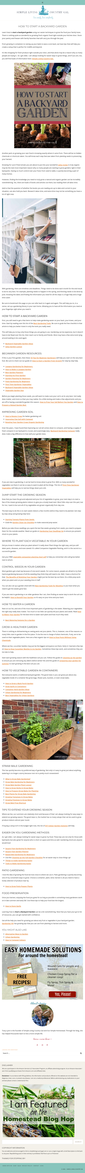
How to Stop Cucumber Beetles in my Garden (22, 649)
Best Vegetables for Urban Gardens (19, 695)
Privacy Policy (27, 1165)
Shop (15, 1165)
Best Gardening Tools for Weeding (49, 586)
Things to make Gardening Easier (18, 860)
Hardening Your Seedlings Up (52, 531)
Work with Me (7, 1165)
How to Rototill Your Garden (21, 597)
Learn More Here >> (42, 1039)
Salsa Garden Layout (13, 347)
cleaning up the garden (72, 658)
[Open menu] (42, 2)
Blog (19, 1165)
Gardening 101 (8, 923)
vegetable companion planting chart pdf (29, 557)
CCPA (41, 1165)
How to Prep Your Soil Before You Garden (56, 402)
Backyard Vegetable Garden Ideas (19, 387)
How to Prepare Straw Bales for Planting (21, 791)
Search (78, 1142)
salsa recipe (63, 165)
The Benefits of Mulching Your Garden (21, 577)
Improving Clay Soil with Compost (19, 419)
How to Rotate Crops (13, 416)
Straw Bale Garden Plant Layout (18, 785)
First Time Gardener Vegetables (18, 384)
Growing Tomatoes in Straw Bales (19, 797)
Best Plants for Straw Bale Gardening (20, 794)
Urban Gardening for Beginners (18, 692)
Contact (36, 1165)
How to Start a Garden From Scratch (47, 361)
